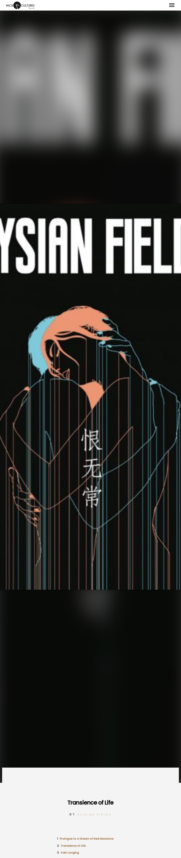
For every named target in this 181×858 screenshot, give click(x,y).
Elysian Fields (95, 814)
